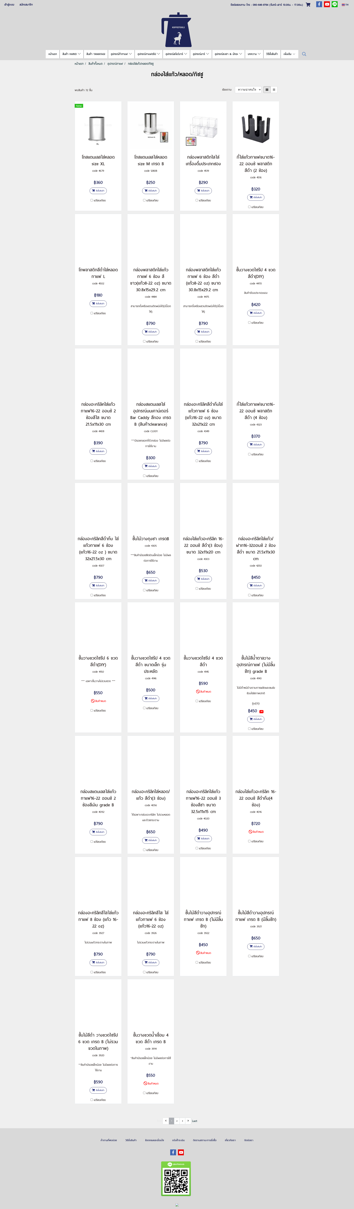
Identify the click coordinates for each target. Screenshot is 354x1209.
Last (194, 1121)
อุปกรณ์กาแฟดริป (147, 54)
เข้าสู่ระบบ (9, 5)
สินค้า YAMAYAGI (95, 54)
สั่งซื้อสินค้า (99, 190)
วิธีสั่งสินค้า (272, 54)
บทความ (253, 54)
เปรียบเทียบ (100, 200)
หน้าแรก (52, 54)
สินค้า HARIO (70, 54)
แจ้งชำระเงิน (178, 1140)
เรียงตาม (228, 89)
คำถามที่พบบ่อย (109, 1140)
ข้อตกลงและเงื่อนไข (154, 1140)
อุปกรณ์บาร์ (199, 54)
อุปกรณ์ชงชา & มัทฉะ (227, 54)
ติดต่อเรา (248, 1140)
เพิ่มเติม (288, 54)
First (159, 1121)
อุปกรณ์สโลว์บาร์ (175, 54)
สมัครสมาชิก (26, 5)
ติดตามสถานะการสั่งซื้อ (204, 1140)
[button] (304, 54)
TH (346, 4)
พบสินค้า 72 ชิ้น (83, 90)
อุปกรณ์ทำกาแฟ (120, 54)
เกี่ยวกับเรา (230, 1140)
